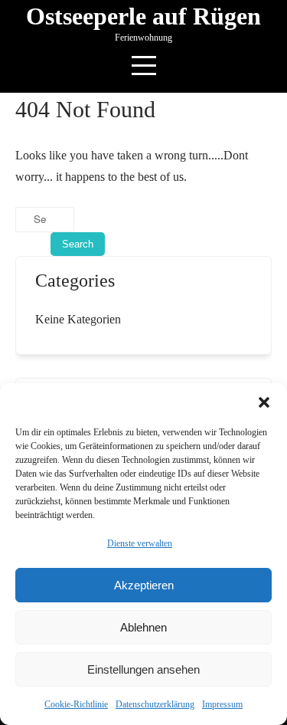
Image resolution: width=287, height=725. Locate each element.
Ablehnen (143, 627)
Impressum (222, 704)
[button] (264, 402)
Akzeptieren (144, 585)
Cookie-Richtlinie (76, 704)
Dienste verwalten (139, 543)
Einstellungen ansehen (143, 669)
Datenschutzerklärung (155, 704)
